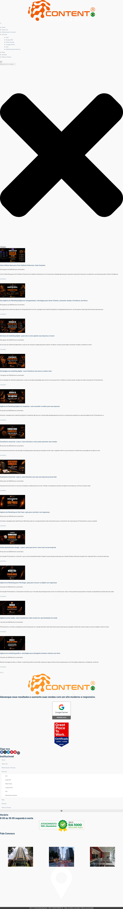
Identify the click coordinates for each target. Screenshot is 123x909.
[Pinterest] (11, 752)
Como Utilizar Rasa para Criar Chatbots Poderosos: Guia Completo (22, 265)
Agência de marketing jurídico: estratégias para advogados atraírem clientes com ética (30, 653)
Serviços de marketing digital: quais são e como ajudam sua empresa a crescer (27, 336)
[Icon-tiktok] (18, 753)
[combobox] (7, 64)
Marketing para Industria (13, 49)
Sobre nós (5, 29)
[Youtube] (15, 752)
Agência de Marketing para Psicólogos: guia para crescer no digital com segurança (28, 583)
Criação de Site (10, 44)
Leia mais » (3, 279)
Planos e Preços (6, 57)
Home (3, 27)
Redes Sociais (10, 42)
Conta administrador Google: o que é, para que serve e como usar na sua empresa (28, 547)
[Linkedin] (8, 752)
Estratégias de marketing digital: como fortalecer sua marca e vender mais (26, 371)
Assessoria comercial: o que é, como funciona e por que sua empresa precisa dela (28, 477)
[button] (61, 810)
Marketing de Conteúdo (9, 32)
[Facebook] (1, 752)
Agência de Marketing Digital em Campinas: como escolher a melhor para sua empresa (30, 406)
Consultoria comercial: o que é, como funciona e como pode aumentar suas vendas (28, 442)
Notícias (4, 54)
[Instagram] (5, 752)
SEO (7, 47)
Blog (3, 52)
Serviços (4, 34)
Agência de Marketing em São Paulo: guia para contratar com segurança (25, 512)
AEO (7, 37)
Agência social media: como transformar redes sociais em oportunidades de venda (28, 618)
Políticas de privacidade (87, 908)
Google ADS (9, 40)
